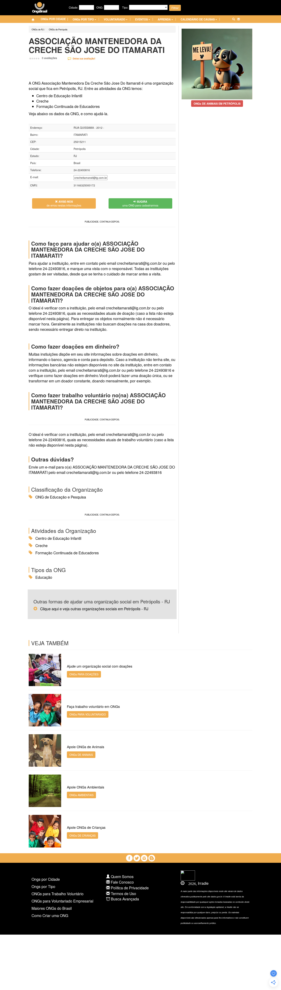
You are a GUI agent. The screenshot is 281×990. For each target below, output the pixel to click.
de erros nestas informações (64, 203)
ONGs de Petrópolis (58, 29)
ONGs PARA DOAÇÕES (83, 674)
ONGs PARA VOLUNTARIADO (87, 714)
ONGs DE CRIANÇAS (82, 835)
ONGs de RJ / (38, 29)
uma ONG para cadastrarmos (140, 203)
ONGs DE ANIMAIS (81, 755)
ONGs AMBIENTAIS (81, 795)
